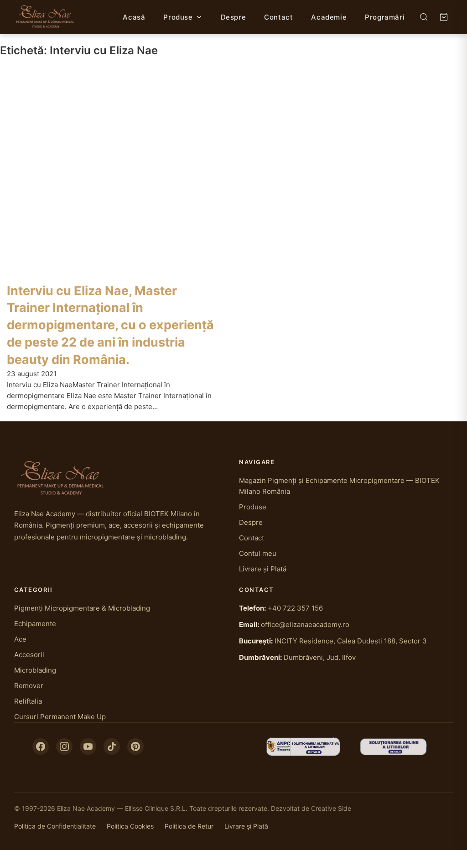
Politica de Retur (189, 826)
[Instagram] (64, 746)
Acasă (134, 17)
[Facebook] (40, 746)
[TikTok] (112, 746)
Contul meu (257, 553)
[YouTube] (88, 746)
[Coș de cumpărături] (444, 17)
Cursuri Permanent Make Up (60, 716)
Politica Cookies (130, 826)
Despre (233, 17)
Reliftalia (28, 701)
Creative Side (331, 808)
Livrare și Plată (262, 569)
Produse (177, 17)
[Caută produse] (424, 17)
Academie (329, 17)
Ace (20, 639)
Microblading (35, 670)
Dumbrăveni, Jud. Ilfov (320, 657)
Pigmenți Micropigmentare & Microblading (82, 608)
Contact (278, 17)
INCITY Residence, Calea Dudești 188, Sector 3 (351, 641)
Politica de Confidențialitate (55, 826)
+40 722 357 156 (295, 608)
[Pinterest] (135, 746)
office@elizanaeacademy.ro (305, 624)
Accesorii (29, 654)
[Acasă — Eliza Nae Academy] (45, 17)
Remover (28, 685)
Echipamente (35, 623)
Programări (385, 17)
